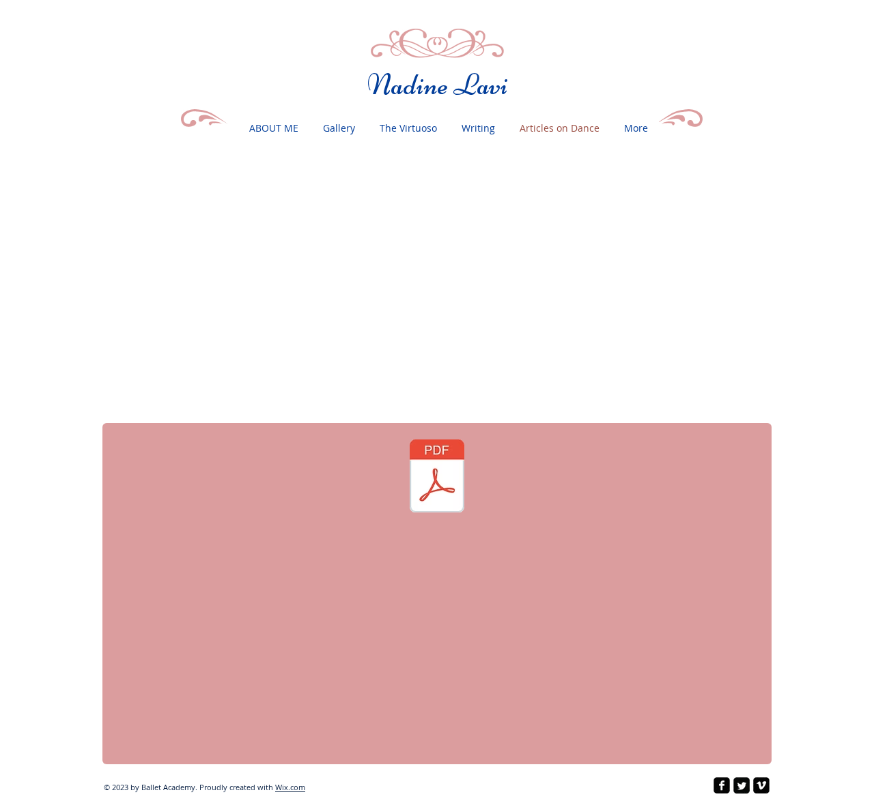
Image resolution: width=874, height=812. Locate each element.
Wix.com (290, 787)
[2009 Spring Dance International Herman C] (437, 477)
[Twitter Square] (741, 785)
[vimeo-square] (761, 785)
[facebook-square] (722, 785)
